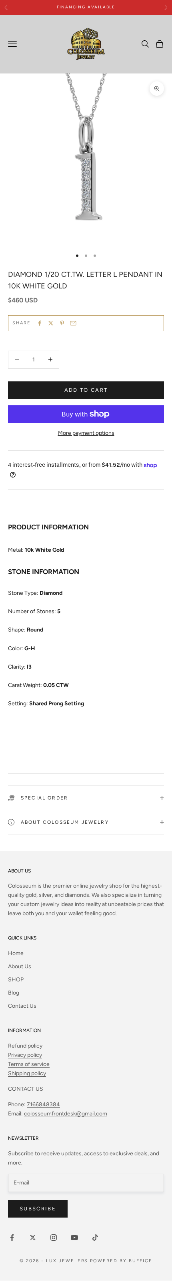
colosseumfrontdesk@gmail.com (65, 1113)
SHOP (16, 979)
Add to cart (86, 390)
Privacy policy (25, 1055)
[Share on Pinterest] (62, 323)
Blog (13, 992)
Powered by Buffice (121, 1260)
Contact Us (22, 1006)
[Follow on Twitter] (33, 1238)
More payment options (86, 433)
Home (16, 953)
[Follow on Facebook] (12, 1238)
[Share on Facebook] (39, 323)
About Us (19, 966)
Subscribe (38, 1209)
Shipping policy (27, 1073)
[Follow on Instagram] (54, 1238)
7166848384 (43, 1104)
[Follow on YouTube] (74, 1238)
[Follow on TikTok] (95, 1238)
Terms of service (29, 1064)
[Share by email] (73, 323)
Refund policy (25, 1045)
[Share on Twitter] (51, 323)
